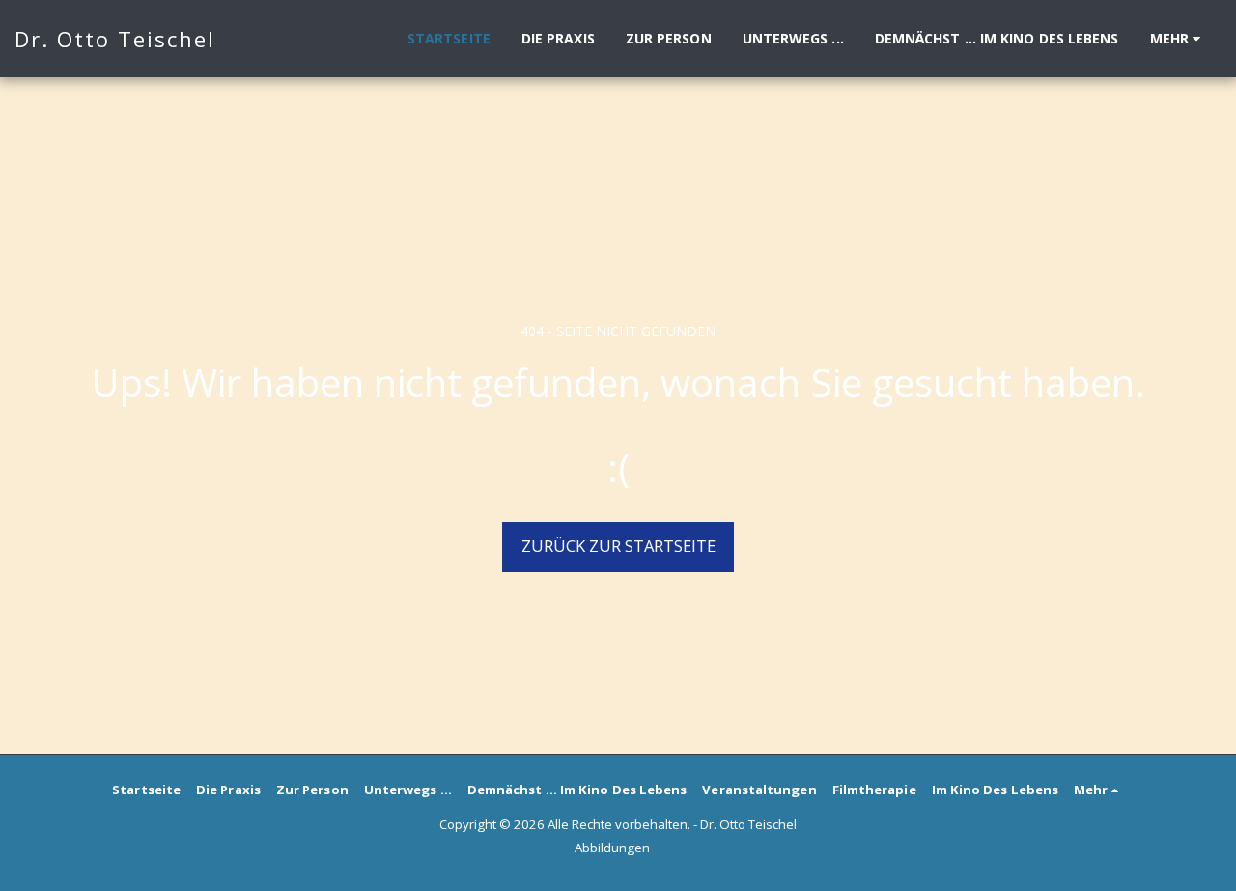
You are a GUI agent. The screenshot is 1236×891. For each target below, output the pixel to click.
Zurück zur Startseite (618, 545)
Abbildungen (612, 847)
